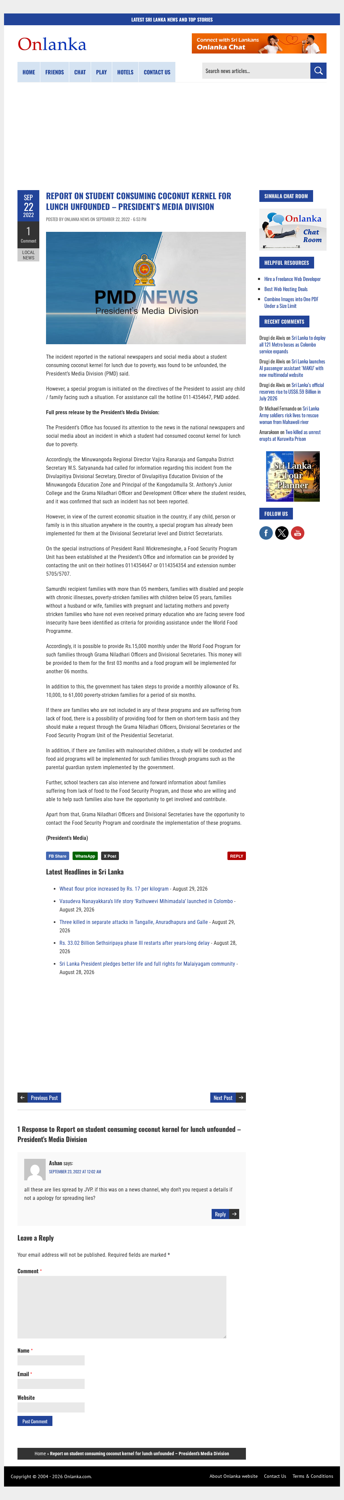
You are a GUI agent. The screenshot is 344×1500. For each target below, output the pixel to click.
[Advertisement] (172, 136)
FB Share (58, 856)
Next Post (223, 1098)
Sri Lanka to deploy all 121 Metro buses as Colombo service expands (292, 344)
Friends (54, 72)
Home (29, 72)
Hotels (125, 72)
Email (24, 1374)
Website (26, 1397)
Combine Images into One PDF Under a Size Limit (291, 302)
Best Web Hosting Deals (286, 288)
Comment (28, 240)
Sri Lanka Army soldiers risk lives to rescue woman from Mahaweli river (289, 414)
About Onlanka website (234, 1476)
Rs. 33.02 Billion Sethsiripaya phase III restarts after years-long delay (134, 943)
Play (101, 72)
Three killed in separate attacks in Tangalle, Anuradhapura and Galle (133, 922)
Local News (28, 255)
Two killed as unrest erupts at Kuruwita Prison (290, 435)
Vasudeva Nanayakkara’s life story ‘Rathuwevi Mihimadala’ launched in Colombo (146, 901)
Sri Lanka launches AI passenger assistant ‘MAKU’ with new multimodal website (292, 367)
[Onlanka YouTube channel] (297, 529)
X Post (110, 856)
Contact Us (275, 1476)
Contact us (157, 72)
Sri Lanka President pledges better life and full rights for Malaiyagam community (147, 964)
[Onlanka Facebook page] (266, 529)
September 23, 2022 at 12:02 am (75, 1171)
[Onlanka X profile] (282, 529)
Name (25, 1350)
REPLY (236, 856)
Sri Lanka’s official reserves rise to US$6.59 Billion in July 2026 (291, 391)
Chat (80, 72)
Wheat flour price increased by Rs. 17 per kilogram (114, 889)
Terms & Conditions (313, 1476)
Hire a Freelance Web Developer (292, 278)
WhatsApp (85, 856)
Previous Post (44, 1098)
